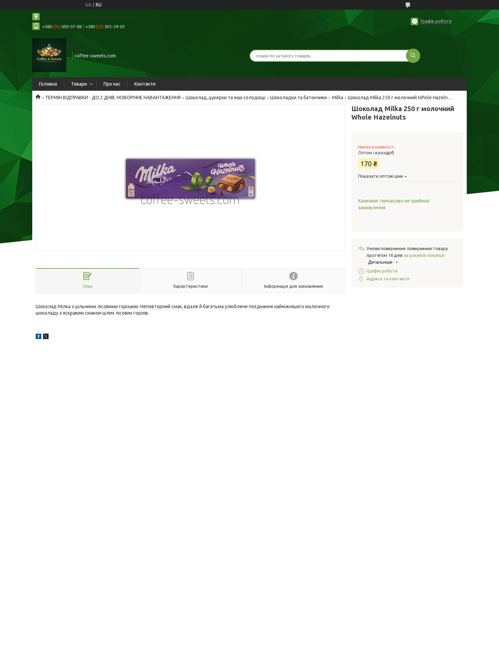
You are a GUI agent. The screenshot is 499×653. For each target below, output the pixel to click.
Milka (337, 97)
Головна (48, 84)
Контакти (144, 84)
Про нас (112, 84)
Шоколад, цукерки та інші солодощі (225, 97)
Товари (79, 84)
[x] (46, 337)
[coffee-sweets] (49, 55)
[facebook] (38, 337)
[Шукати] (413, 56)
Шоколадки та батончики (298, 97)
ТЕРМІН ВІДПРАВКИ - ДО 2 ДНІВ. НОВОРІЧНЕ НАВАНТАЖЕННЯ (113, 97)
